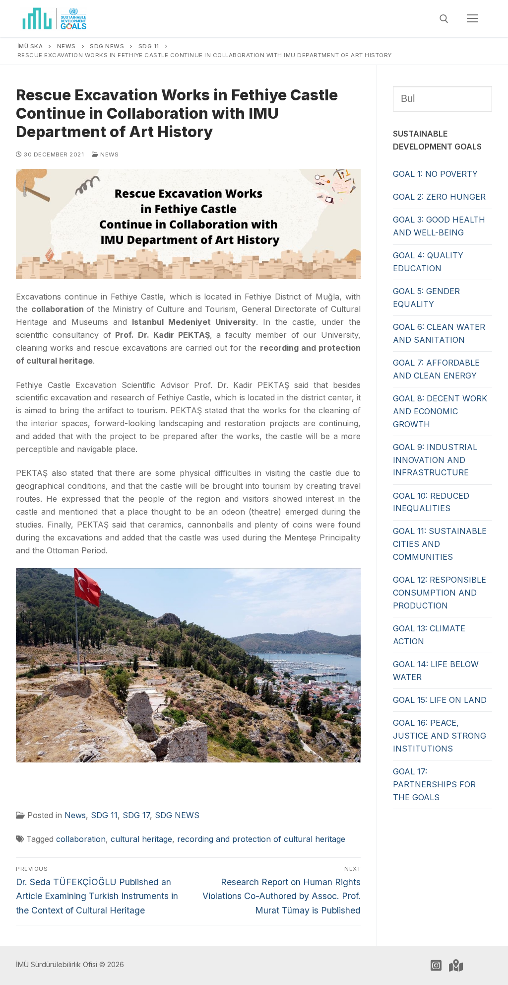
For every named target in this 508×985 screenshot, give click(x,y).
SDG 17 (136, 815)
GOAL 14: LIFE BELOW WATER (436, 670)
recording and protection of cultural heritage (261, 839)
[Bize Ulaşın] (455, 965)
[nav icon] (472, 18)
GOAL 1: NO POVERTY (435, 174)
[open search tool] (444, 18)
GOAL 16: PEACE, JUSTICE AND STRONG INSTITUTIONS (439, 736)
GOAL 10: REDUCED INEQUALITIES (431, 502)
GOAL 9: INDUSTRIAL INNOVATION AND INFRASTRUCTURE (435, 460)
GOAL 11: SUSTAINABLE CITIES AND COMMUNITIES (440, 544)
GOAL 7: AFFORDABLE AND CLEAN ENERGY (436, 369)
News (109, 154)
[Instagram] (436, 965)
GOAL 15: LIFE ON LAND (440, 700)
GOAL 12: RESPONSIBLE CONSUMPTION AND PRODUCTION (439, 592)
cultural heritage (141, 839)
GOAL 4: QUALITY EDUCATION (428, 261)
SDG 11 (104, 815)
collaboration (81, 839)
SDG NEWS (177, 815)
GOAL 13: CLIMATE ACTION (429, 634)
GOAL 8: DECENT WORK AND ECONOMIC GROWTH (440, 411)
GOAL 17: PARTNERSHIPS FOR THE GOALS (434, 784)
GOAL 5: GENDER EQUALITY (426, 297)
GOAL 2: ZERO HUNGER (439, 197)
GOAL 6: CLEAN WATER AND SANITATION (439, 333)
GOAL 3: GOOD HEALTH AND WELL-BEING (439, 226)
